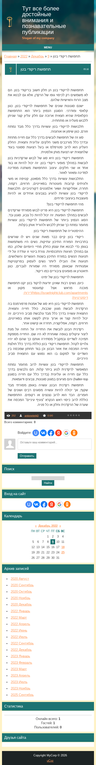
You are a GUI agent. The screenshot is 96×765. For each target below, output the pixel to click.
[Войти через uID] (35, 433)
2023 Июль (19, 682)
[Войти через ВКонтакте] (43, 433)
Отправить (27, 456)
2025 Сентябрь (22, 695)
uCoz (50, 760)
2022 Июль (19, 637)
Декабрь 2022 (48, 525)
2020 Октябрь (21, 591)
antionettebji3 (32, 415)
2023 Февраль (21, 662)
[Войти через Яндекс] (58, 433)
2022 (23, 56)
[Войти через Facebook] (51, 433)
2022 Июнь (19, 630)
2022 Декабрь (21, 650)
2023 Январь (20, 656)
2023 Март (19, 669)
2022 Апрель (20, 624)
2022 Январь (20, 611)
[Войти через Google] (66, 432)
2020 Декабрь (21, 604)
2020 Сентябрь (22, 585)
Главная (10, 56)
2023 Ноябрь (20, 688)
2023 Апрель (20, 675)
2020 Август (20, 579)
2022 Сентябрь (22, 643)
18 (63, 547)
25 (63, 552)
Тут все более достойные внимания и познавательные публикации (44, 20)
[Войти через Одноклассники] (74, 433)
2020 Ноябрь (20, 598)
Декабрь (37, 56)
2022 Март (19, 617)
